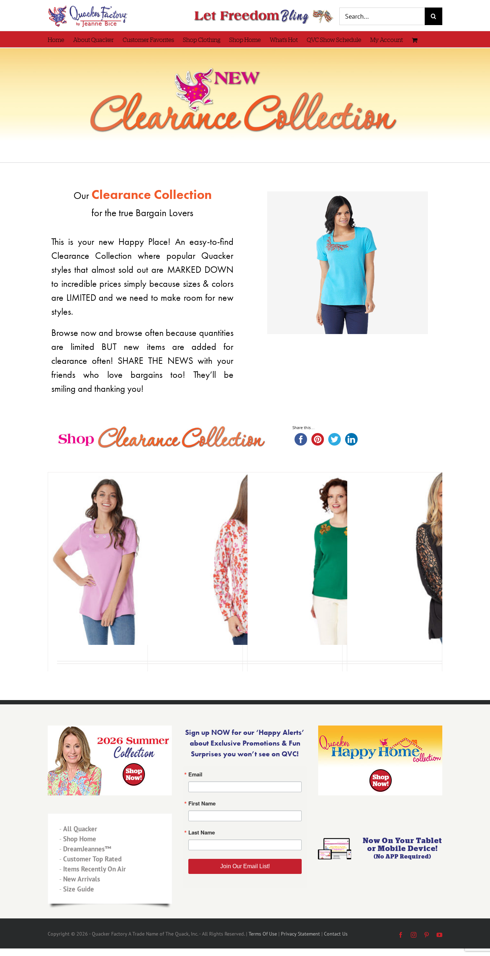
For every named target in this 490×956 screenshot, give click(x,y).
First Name (157, 473)
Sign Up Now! (245, 549)
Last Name (156, 508)
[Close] (349, 396)
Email (149, 438)
